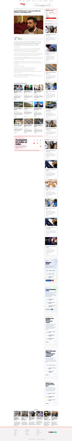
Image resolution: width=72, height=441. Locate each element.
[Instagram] (51, 432)
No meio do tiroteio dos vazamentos (27, 108)
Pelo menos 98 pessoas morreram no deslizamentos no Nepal (18, 109)
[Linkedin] (55, 432)
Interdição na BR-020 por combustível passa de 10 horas (28, 126)
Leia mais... (47, 61)
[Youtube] (49, 432)
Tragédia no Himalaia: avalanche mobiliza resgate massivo (38, 126)
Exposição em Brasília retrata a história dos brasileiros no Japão (47, 418)
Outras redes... (23, 39)
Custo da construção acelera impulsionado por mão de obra (24, 418)
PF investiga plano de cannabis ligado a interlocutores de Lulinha (54, 418)
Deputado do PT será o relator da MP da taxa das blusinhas (18, 92)
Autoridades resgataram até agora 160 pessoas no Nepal (17, 418)
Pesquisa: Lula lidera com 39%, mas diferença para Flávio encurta (38, 109)
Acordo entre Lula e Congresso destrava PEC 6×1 (28, 92)
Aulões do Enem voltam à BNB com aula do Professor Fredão (32, 418)
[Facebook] (50, 432)
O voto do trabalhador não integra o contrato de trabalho (38, 92)
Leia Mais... (15, 99)
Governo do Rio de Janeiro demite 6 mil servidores (18, 125)
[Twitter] (53, 432)
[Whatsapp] (54, 432)
